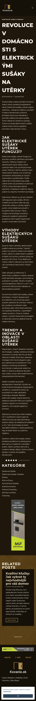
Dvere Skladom (8, 678)
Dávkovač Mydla (8, 471)
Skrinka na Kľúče (9, 493)
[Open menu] (32, 8)
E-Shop (18, 657)
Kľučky (5, 477)
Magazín (8, 657)
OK (18, 696)
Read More (12, 620)
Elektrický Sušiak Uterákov (13, 19)
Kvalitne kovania (9, 486)
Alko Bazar (15, 680)
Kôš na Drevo (7, 480)
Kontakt (29, 657)
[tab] (14, 636)
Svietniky (6, 496)
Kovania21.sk (8, 96)
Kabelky (19, 678)
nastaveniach (7, 691)
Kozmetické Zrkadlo (10, 483)
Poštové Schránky (9, 490)
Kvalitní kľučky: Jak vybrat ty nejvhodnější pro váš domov (18, 578)
